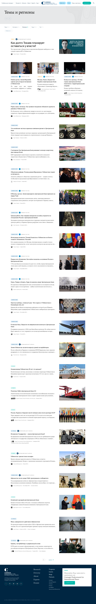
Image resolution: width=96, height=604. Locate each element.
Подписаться (69, 582)
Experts (33, 3)
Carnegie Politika (25, 76)
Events (51, 572)
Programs (52, 569)
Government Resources (54, 589)
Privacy (50, 585)
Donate (36, 583)
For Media (51, 587)
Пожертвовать (87, 3)
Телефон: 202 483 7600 (9, 580)
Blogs (50, 574)
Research (18, 3)
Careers (51, 583)
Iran (69, 3)
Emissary (24, 3)
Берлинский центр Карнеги (24, 39)
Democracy (62, 3)
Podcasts (51, 577)
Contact (51, 580)
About (29, 3)
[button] (51, 559)
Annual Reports (52, 582)
